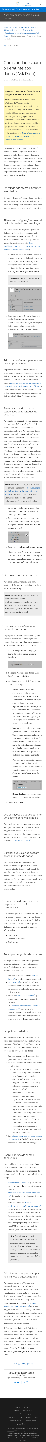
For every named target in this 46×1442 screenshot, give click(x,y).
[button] (5, 46)
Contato (28, 1417)
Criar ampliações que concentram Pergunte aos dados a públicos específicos (22, 246)
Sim (15, 1382)
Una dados (13, 982)
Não (24, 1382)
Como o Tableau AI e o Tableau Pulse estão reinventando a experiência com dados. (22, 136)
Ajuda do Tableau (12, 27)
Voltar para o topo (24, 1364)
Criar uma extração (21, 841)
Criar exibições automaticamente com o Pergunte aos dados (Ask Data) (21, 33)
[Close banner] (43, 9)
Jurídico (17, 1407)
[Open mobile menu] (5, 3)
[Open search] (41, 4)
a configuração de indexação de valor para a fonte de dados (22, 491)
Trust (20, 1417)
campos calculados (25, 996)
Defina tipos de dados (18, 1183)
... (19, 30)
